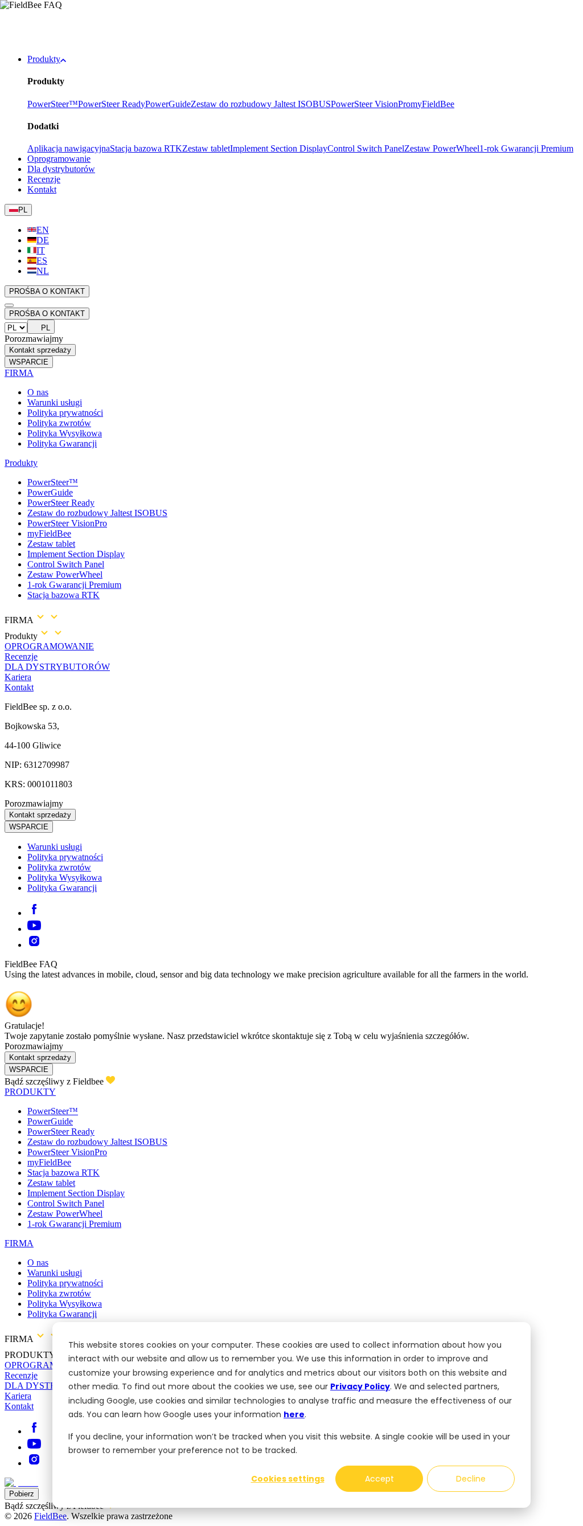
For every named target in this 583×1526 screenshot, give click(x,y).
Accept (379, 1478)
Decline (471, 1478)
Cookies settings (288, 1478)
